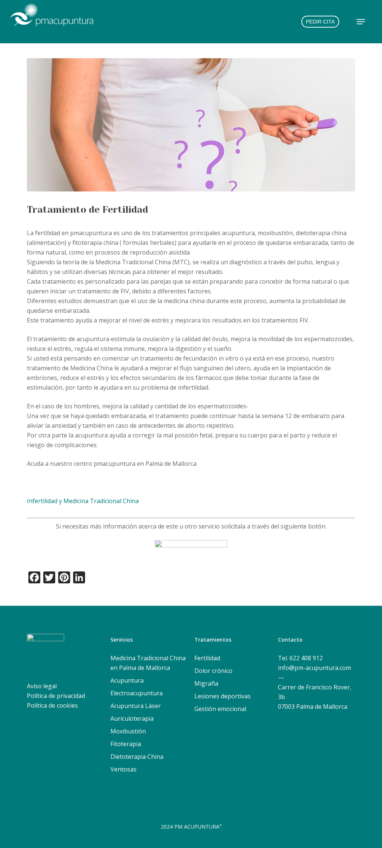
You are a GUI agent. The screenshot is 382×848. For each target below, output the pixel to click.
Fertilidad (207, 658)
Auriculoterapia (132, 718)
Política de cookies (52, 705)
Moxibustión (128, 731)
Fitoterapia (125, 744)
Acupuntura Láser (135, 706)
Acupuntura (127, 680)
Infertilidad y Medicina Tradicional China (83, 501)
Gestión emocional (220, 709)
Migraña (206, 683)
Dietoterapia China (136, 756)
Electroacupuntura (136, 693)
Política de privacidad (56, 696)
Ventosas (123, 769)
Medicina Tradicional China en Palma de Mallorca (148, 663)
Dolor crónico (213, 671)
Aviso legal (42, 686)
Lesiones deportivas (222, 696)
